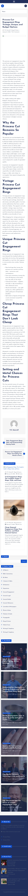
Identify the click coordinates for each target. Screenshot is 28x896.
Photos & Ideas (7, 610)
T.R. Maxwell (7, 30)
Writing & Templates (8, 628)
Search (6, 556)
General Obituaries (8, 603)
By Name (5, 577)
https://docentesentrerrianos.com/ (11, 831)
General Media (7, 599)
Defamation (6, 584)
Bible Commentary (8, 573)
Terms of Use (6, 840)
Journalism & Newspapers (9, 606)
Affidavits (5, 570)
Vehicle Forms (6, 624)
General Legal (7, 595)
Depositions (6, 588)
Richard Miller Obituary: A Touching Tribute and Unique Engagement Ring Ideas (17, 870)
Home (3, 11)
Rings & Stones (15, 30)
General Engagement (8, 592)
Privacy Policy (6, 836)
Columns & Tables (7, 581)
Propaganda (6, 617)
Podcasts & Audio (7, 614)
